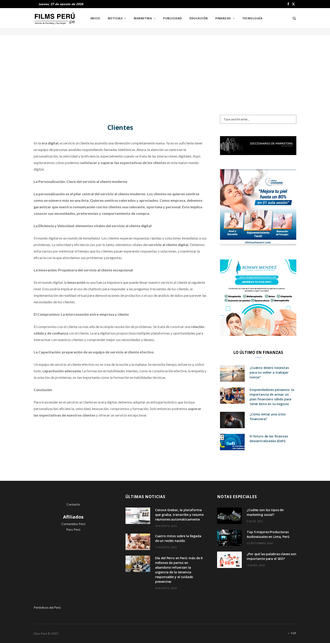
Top (293, 633)
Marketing (143, 18)
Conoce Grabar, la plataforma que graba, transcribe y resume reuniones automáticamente (179, 514)
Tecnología (252, 18)
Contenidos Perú (73, 524)
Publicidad (172, 18)
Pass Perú (73, 529)
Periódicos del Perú (47, 607)
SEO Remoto (73, 541)
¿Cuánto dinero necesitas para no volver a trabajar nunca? (269, 372)
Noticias (115, 18)
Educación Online (73, 552)
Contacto (73, 504)
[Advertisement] (165, 71)
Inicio (95, 18)
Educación (198, 18)
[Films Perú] (55, 18)
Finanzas (223, 18)
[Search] (292, 18)
